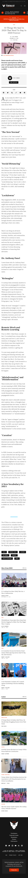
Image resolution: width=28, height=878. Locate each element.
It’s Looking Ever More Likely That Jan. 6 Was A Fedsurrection (13, 592)
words (17, 558)
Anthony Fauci (13, 552)
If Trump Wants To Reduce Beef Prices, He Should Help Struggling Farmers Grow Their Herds (13, 722)
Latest (3, 697)
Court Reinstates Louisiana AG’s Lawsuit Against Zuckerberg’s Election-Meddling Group (12, 683)
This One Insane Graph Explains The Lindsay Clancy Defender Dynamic (14, 807)
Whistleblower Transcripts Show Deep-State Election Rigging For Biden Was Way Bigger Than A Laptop (13, 622)
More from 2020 (6, 568)
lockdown (23, 552)
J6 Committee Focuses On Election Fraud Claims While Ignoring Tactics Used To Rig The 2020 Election (13, 652)
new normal (5, 555)
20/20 (4, 552)
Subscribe (14, 870)
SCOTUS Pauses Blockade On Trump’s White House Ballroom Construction (14, 750)
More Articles (13, 82)
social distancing (7, 558)
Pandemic (14, 555)
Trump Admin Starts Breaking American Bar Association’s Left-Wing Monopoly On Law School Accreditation (13, 779)
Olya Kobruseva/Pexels (8, 55)
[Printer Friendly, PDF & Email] (24, 93)
